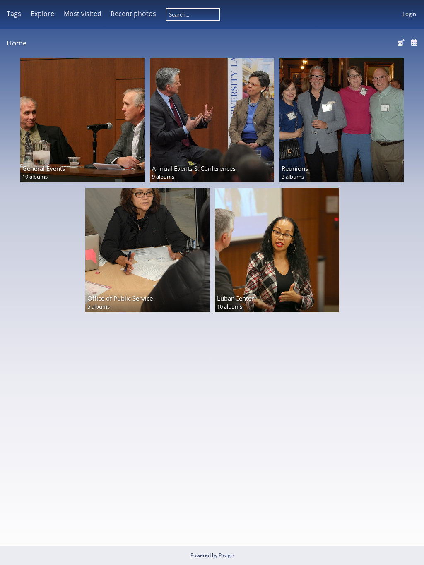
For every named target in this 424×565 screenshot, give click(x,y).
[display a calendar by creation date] (414, 42)
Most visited (82, 13)
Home (17, 43)
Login (409, 14)
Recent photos (133, 13)
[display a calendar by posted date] (401, 42)
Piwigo (226, 555)
